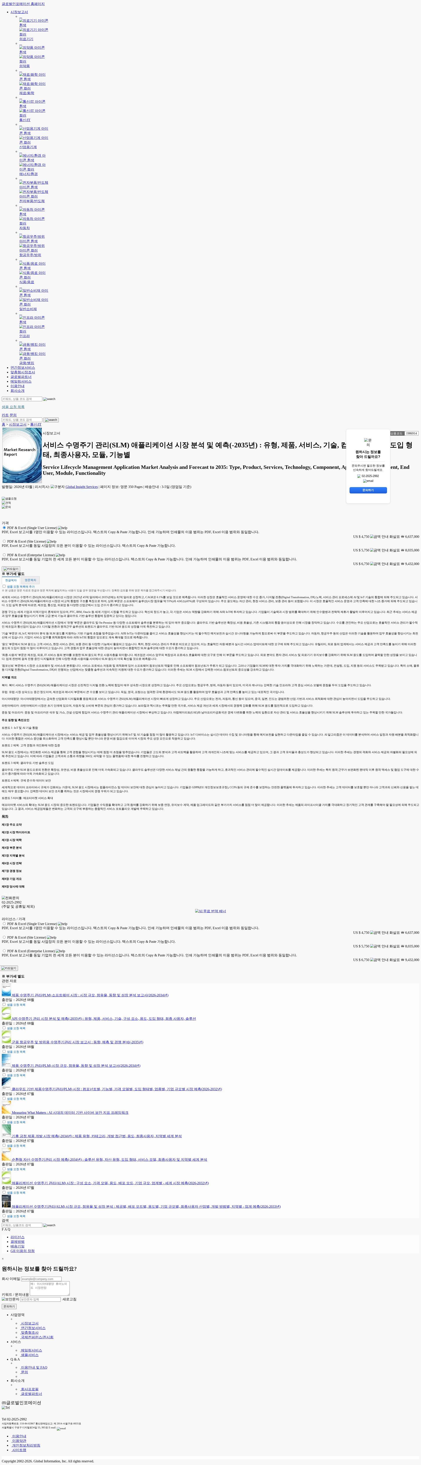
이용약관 (18, 1441)
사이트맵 (18, 1450)
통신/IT (35, 424)
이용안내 (18, 386)
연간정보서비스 (23, 367)
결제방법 (18, 1242)
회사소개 (18, 390)
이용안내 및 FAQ (33, 1367)
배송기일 (18, 1246)
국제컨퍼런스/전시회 (37, 1337)
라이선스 (18, 1237)
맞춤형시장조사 (23, 372)
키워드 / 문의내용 (15, 1294)
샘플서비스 (29, 1355)
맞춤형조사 (29, 1332)
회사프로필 (29, 1389)
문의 (24, 1372)
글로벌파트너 (21, 377)
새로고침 (69, 1299)
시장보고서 (19, 12)
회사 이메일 (11, 1279)
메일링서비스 (21, 381)
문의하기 (9, 1306)
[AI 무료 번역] (210, 911)
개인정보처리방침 (25, 1445)
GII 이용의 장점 (23, 1251)
